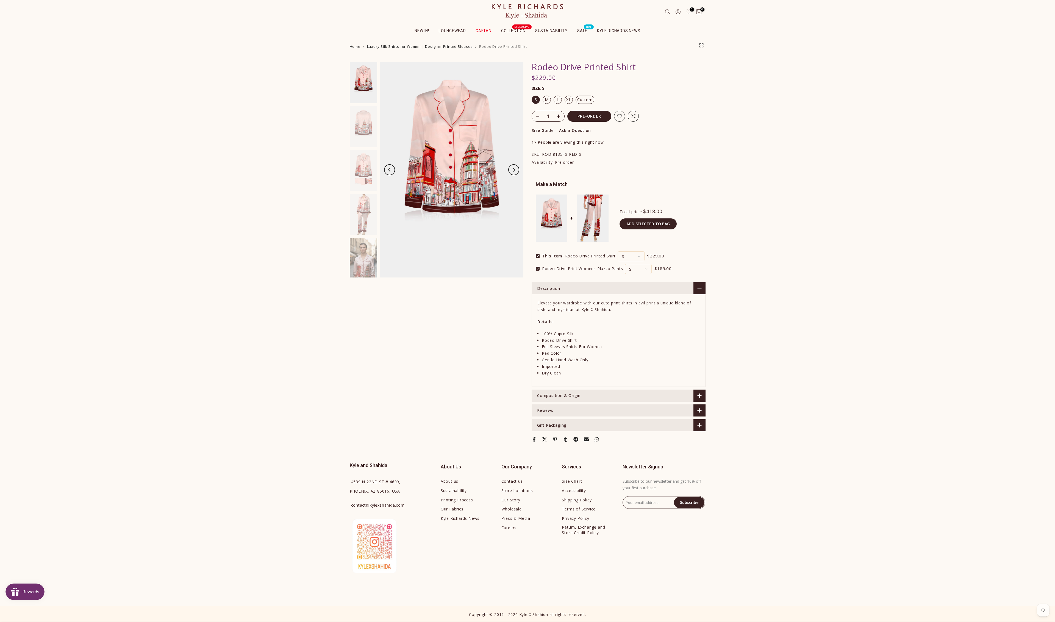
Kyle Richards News (618, 31)
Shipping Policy (577, 499)
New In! (422, 31)
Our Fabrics (452, 509)
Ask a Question (575, 130)
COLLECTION (515, 30)
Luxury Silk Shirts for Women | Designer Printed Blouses (420, 46)
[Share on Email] (586, 439)
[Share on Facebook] (534, 439)
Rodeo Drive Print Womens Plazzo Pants (582, 268)
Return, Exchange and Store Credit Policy (583, 529)
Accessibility (574, 490)
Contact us (512, 481)
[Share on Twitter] (544, 439)
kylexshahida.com (378, 505)
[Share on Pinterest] (555, 439)
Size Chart (572, 481)
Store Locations (517, 490)
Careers (509, 527)
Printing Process (457, 499)
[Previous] (389, 169)
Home (355, 46)
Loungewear (452, 31)
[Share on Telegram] (575, 439)
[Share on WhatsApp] (596, 439)
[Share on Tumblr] (565, 439)
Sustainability (551, 31)
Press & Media (515, 518)
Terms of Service (579, 509)
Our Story (510, 499)
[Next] (513, 169)
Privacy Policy (575, 518)
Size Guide (543, 130)
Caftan (484, 31)
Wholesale (511, 509)
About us (449, 481)
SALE (584, 30)
